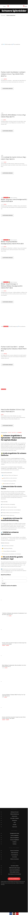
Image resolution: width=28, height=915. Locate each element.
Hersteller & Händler (14, 818)
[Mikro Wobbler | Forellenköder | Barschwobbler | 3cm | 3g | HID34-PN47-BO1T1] (14, 655)
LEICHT (9, 432)
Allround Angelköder (14, 837)
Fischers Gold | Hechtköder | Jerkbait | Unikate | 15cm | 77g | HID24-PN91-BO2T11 (13, 74)
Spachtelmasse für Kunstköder (14, 874)
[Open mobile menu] (1, 6)
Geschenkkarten (14, 854)
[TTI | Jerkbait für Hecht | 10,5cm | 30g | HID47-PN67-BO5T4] (14, 145)
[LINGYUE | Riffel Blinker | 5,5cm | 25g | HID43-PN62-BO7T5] (14, 103)
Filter (3, 583)
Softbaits (14, 843)
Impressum (14, 826)
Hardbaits (15, 841)
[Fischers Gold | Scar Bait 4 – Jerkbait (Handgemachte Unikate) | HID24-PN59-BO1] (14, 316)
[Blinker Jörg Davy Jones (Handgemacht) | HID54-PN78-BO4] (14, 187)
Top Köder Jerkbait (14, 865)
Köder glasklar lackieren (14, 872)
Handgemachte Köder (14, 833)
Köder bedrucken (14, 852)
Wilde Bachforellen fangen (14, 867)
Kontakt (14, 824)
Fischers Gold (3, 881)
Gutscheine (14, 856)
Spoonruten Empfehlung (15, 869)
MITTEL (14, 432)
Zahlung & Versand (14, 812)
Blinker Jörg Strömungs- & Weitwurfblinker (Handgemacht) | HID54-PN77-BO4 (11, 286)
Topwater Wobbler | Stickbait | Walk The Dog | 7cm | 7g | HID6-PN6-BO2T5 (13, 695)
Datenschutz (14, 816)
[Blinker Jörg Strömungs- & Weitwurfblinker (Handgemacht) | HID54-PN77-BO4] (14, 272)
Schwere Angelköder (14, 839)
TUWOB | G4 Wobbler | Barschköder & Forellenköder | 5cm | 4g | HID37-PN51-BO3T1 (14, 614)
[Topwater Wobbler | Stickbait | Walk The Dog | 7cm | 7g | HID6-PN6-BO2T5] (14, 681)
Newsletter (14, 820)
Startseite (3, 15)
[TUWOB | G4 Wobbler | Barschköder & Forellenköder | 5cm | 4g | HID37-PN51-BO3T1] (14, 600)
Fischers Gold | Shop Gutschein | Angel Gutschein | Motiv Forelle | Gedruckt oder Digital (14, 718)
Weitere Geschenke (14, 859)
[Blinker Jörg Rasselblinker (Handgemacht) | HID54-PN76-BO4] (14, 229)
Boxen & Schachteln (14, 850)
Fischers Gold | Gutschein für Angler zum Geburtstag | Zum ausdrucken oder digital (14, 643)
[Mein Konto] (21, 6)
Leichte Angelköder (15, 835)
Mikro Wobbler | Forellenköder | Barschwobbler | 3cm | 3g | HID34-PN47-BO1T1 (14, 666)
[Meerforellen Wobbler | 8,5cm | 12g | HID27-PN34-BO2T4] (14, 379)
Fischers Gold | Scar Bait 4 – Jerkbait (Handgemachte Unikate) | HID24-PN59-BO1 (14, 349)
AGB (15, 822)
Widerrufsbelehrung (14, 814)
